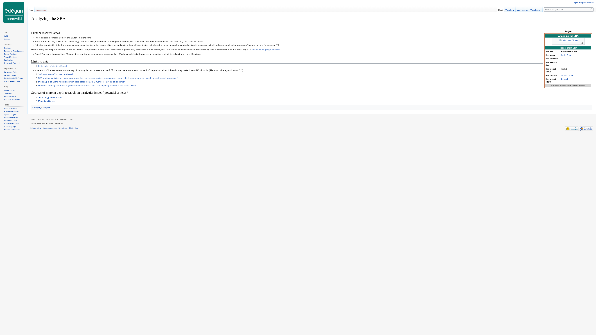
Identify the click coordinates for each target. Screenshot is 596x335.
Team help (8, 93)
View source (522, 10)
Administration (10, 96)
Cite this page (10, 127)
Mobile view (73, 128)
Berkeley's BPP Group (13, 78)
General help (9, 90)
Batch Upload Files (12, 99)
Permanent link (10, 121)
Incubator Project (11, 72)
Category (36, 107)
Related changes (11, 111)
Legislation (9, 60)
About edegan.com (50, 128)
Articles (7, 39)
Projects (7, 48)
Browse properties (12, 130)
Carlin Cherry (566, 55)
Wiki (6, 36)
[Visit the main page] (13, 12)
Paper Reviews (10, 54)
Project (46, 107)
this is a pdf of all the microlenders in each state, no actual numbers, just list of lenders (80, 81)
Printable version (11, 117)
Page (31, 10)
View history (535, 10)
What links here (10, 108)
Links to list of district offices (51, 66)
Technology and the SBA (50, 97)
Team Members (10, 57)
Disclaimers (63, 128)
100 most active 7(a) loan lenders (54, 74)
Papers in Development (14, 51)
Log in (575, 3)
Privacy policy (35, 128)
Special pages (10, 115)
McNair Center (567, 75)
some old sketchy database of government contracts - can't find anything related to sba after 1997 (86, 85)
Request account (586, 3)
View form (509, 10)
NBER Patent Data (12, 81)
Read (500, 10)
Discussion (41, 10)
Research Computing (13, 63)
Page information (11, 124)
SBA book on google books (264, 49)
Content (564, 79)
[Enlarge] (582, 43)
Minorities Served (46, 101)
